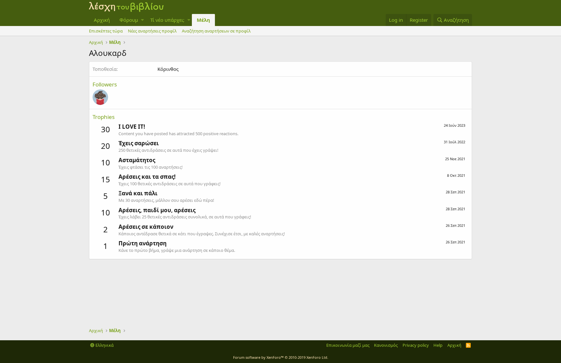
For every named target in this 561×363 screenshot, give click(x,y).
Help (438, 345)
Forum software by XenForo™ (280, 357)
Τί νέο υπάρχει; (167, 20)
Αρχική (102, 20)
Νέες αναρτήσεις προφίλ (152, 31)
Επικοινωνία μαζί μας (347, 345)
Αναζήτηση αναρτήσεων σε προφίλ (216, 31)
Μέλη (203, 20)
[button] (142, 20)
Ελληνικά (104, 345)
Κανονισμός (386, 345)
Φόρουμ (128, 20)
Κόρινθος (168, 69)
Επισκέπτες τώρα (106, 31)
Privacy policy (416, 345)
